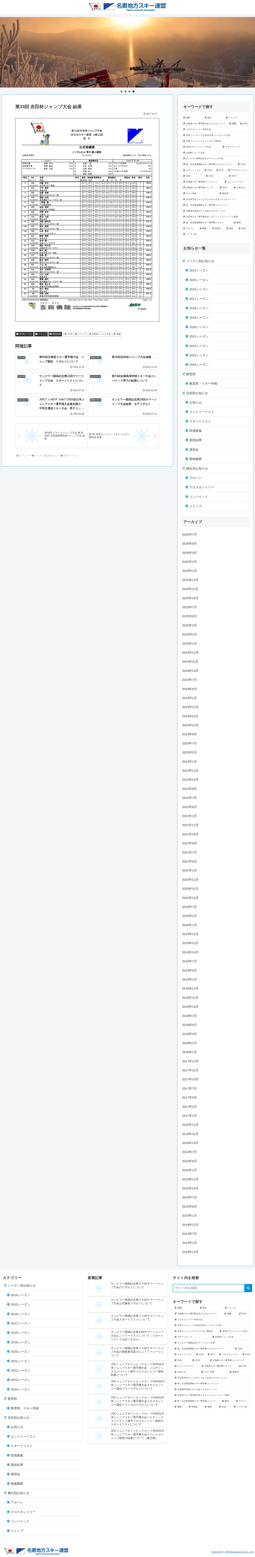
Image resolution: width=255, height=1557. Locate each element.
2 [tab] (125, 91)
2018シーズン (25, 334)
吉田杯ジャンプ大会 (101, 334)
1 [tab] (121, 91)
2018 (69, 334)
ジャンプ (42, 334)
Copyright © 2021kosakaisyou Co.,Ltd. (232, 1551)
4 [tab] (133, 91)
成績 (118, 334)
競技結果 (57, 334)
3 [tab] (129, 91)
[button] (248, 1288)
